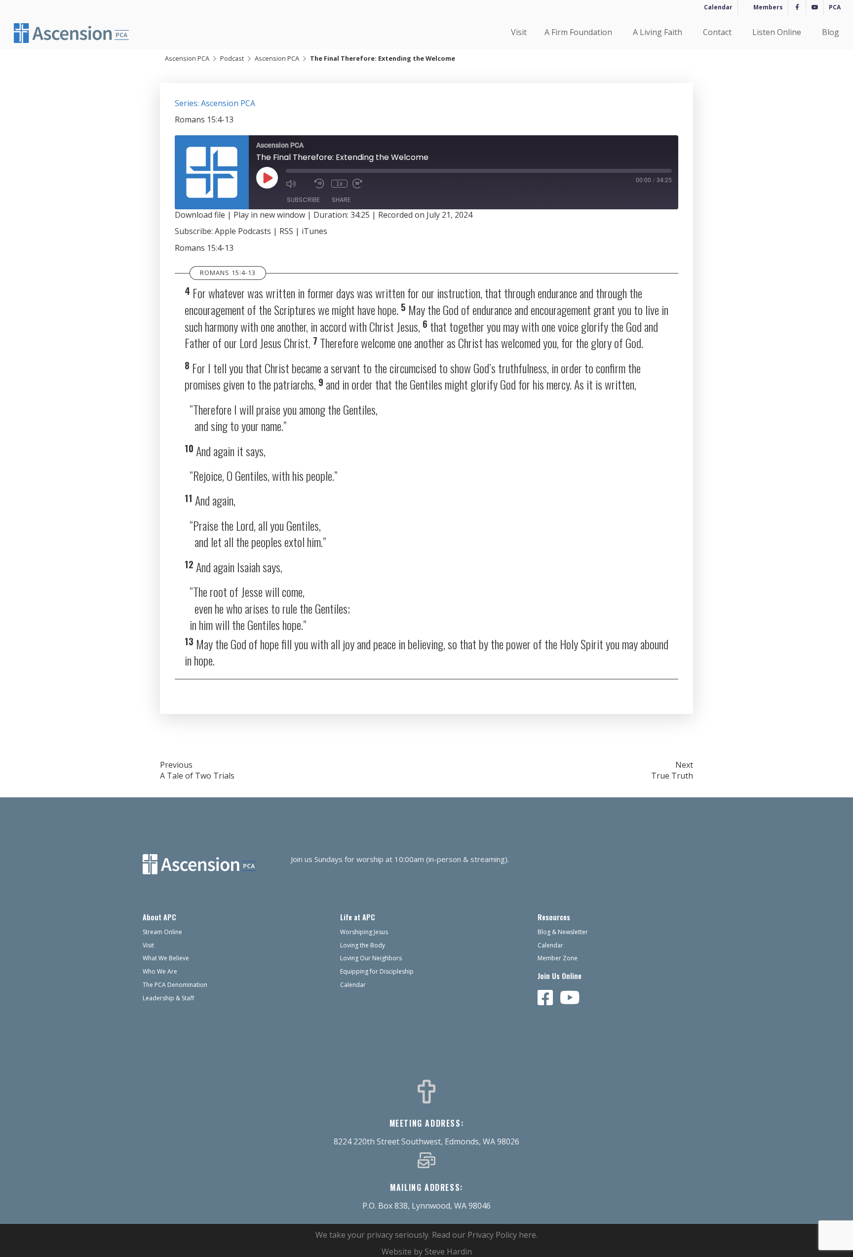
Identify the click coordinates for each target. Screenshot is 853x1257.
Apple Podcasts (243, 231)
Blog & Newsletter (563, 932)
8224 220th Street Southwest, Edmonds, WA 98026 (426, 1141)
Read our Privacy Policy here (484, 1234)
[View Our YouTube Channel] (570, 998)
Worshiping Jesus (364, 932)
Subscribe (303, 200)
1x (339, 183)
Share (341, 200)
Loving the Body (362, 945)
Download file (200, 214)
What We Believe (166, 958)
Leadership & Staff (168, 998)
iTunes (314, 231)
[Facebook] (797, 7)
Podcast (232, 58)
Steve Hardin (448, 1251)
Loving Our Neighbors (371, 958)
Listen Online (776, 32)
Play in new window (269, 214)
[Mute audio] (298, 183)
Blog (830, 32)
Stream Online (162, 932)
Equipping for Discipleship (377, 971)
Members (768, 7)
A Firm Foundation (578, 32)
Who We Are (160, 971)
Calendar (718, 7)
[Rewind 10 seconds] (320, 183)
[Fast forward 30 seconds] (364, 183)
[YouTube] (814, 7)
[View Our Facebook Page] (545, 998)
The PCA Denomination (175, 985)
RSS (286, 231)
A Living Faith (657, 32)
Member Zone (558, 958)
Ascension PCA (187, 58)
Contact (717, 32)
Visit (519, 32)
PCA (835, 7)
